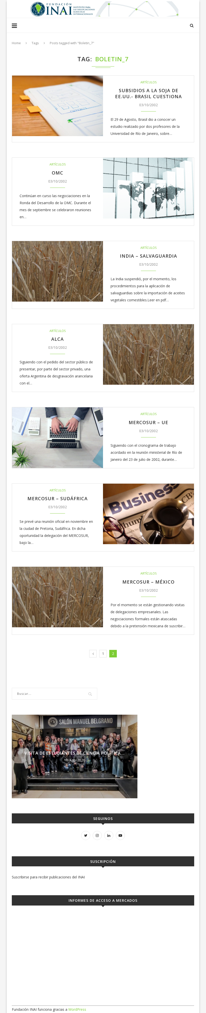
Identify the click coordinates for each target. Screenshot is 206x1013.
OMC (57, 173)
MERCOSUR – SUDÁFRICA (57, 498)
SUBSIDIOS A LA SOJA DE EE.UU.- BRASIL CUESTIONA (148, 93)
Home (16, 43)
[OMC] (148, 188)
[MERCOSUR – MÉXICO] (57, 597)
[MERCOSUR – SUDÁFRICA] (148, 514)
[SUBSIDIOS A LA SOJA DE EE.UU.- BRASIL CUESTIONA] (57, 106)
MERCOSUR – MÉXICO (148, 582)
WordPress (77, 1009)
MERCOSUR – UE (148, 422)
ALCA (57, 339)
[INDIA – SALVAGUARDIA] (57, 271)
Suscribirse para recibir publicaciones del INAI (48, 877)
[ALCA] (148, 354)
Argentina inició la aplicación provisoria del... (74, 753)
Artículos (148, 82)
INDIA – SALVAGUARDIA (148, 256)
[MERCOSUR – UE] (57, 437)
